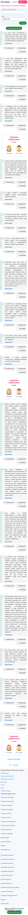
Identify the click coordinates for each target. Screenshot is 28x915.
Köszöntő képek (6, 841)
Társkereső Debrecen (7, 801)
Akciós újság (5, 903)
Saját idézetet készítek (14, 28)
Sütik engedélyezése (14, 912)
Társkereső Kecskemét (8, 825)
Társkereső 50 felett (7, 855)
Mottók (3, 845)
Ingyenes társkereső (7, 891)
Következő (15, 765)
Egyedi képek (5, 837)
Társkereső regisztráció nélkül (10, 887)
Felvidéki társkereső (7, 863)
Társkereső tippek (6, 791)
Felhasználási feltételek (7, 776)
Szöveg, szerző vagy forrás (9, 9)
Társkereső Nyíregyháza (8, 821)
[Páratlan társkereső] (5, 2)
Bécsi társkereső (6, 879)
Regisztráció (22, 2)
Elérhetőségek (5, 773)
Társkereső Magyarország (9, 895)
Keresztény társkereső (8, 859)
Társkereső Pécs (6, 813)
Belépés (14, 2)
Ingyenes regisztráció (14, 138)
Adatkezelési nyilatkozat (7, 779)
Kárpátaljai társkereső (7, 867)
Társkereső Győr (6, 817)
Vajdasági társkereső (7, 871)
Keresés (22, 23)
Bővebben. (19, 910)
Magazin (3, 899)
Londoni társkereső (7, 875)
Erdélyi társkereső (6, 829)
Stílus (3, 16)
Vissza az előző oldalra (14, 759)
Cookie (3, 785)
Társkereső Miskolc (7, 805)
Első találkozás (5, 849)
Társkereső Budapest (7, 797)
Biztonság (3, 782)
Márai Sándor (8, 43)
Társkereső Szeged (7, 809)
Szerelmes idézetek (7, 833)
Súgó (2, 788)
